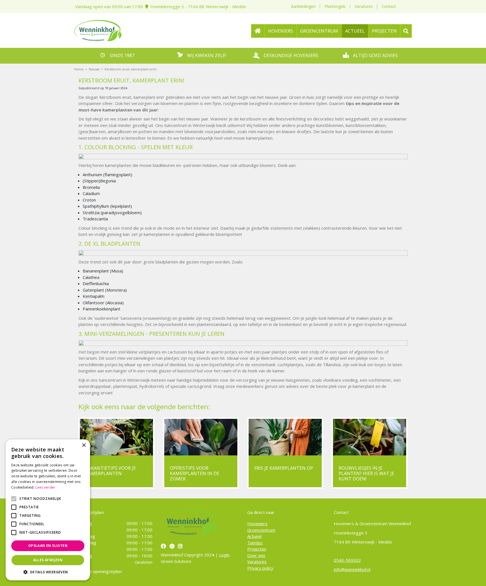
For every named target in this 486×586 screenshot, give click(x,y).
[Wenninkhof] (98, 30)
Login (224, 555)
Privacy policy (260, 568)
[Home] (258, 31)
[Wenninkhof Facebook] (164, 546)
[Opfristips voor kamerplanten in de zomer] (200, 437)
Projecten (256, 549)
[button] (47, 572)
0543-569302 (347, 560)
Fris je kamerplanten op (283, 468)
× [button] (84, 445)
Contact (389, 6)
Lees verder (45, 487)
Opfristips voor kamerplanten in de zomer (194, 473)
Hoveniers (257, 523)
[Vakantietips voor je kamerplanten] (116, 437)
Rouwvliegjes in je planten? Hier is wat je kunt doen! (366, 473)
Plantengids (335, 6)
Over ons (256, 555)
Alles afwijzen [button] (48, 560)
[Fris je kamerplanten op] (285, 437)
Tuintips (255, 542)
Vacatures (364, 6)
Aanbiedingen (303, 6)
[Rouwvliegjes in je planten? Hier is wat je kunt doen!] (369, 437)
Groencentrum (261, 530)
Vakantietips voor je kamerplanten (111, 471)
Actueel (254, 536)
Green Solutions (176, 561)
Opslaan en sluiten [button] (48, 545)
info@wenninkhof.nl (352, 569)
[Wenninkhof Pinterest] (173, 546)
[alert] (48, 509)
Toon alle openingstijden (98, 571)
